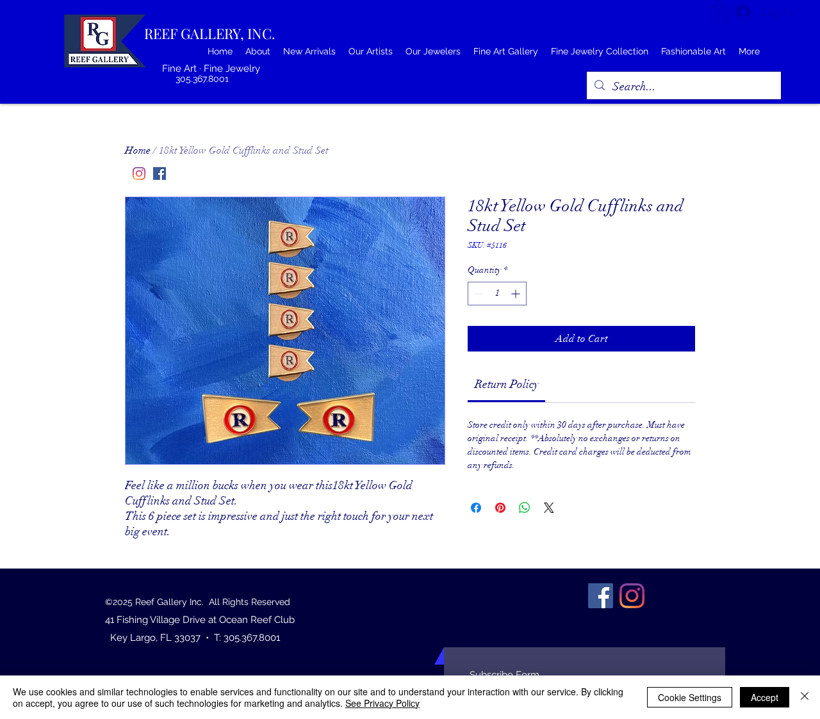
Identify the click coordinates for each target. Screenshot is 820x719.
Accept (764, 697)
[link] (507, 384)
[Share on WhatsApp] (524, 507)
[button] (719, 11)
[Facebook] (159, 173)
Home (138, 150)
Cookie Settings (689, 697)
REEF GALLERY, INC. (209, 33)
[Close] (804, 697)
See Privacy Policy (382, 703)
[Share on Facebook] (476, 507)
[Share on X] (549, 507)
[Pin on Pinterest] (500, 507)
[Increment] (517, 293)
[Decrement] (478, 293)
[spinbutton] (497, 293)
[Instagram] (139, 173)
